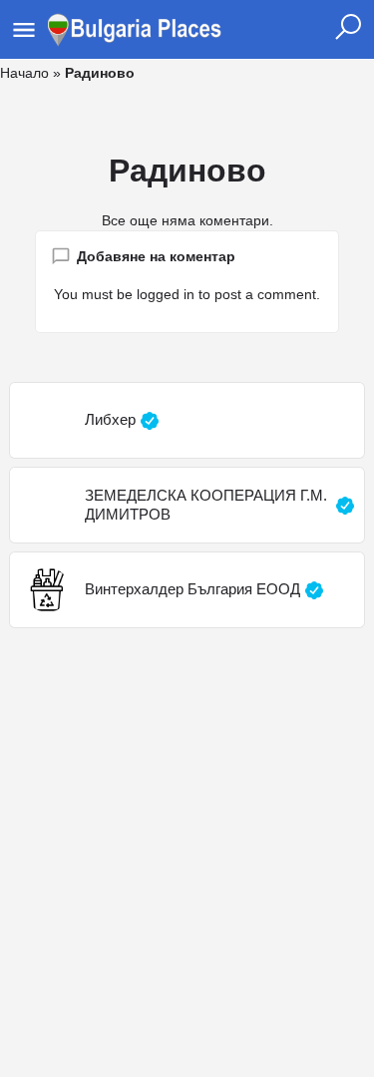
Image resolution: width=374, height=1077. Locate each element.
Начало (24, 73)
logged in (165, 294)
